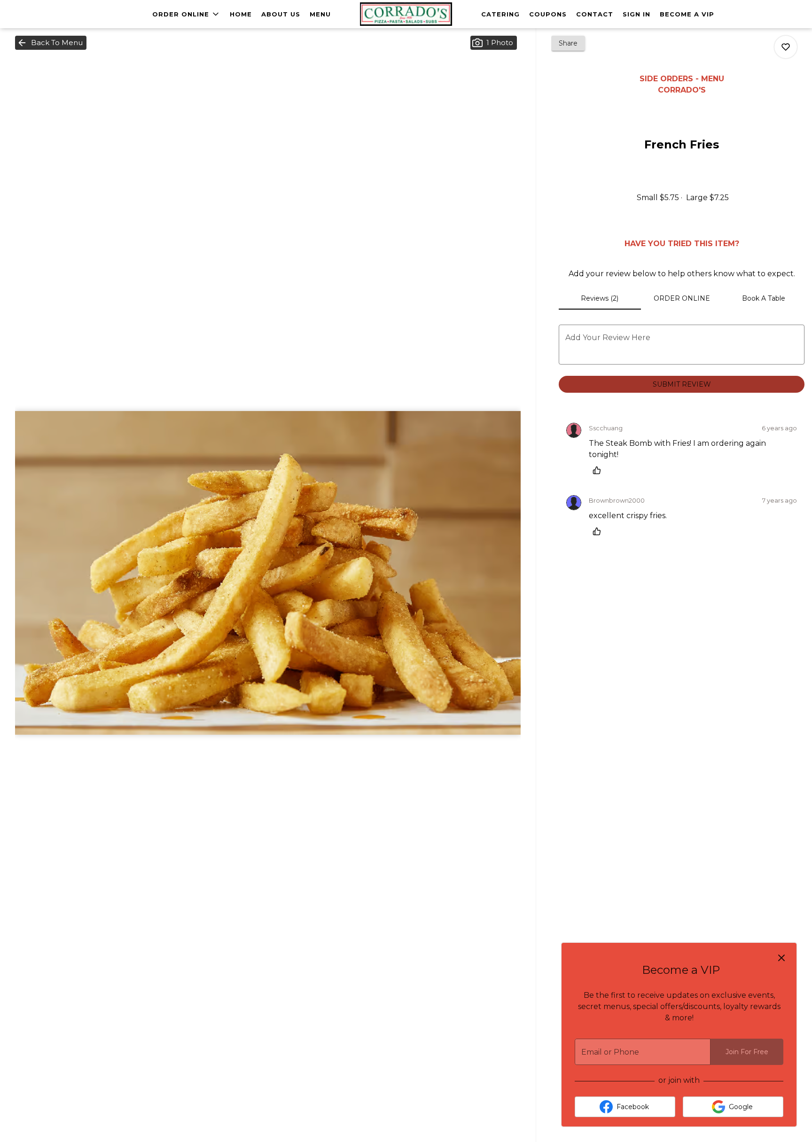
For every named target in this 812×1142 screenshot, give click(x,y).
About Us (280, 14)
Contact (594, 14)
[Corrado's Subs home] (406, 14)
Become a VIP (687, 14)
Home (241, 14)
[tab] (599, 298)
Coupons (548, 14)
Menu (320, 14)
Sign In (636, 14)
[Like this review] (599, 470)
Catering (500, 14)
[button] (186, 14)
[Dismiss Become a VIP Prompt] (781, 958)
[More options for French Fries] (785, 47)
